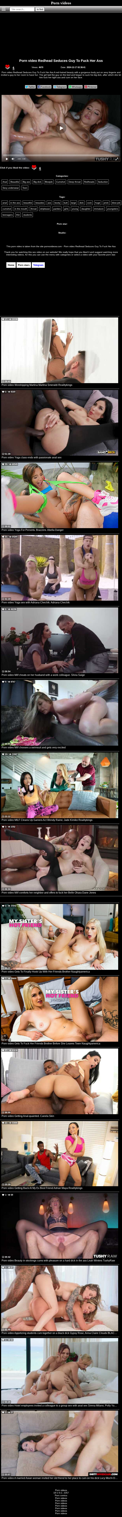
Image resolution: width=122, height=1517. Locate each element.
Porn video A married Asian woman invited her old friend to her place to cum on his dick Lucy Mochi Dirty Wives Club (60, 1478)
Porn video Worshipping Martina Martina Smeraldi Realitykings (37, 385)
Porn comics (61, 1495)
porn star (110, 254)
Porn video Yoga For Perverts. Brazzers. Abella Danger (33, 530)
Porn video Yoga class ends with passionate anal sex (31, 457)
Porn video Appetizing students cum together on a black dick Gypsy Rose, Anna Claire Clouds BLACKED (60, 1333)
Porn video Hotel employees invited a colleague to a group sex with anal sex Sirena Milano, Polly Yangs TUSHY (60, 1405)
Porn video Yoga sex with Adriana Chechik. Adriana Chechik (36, 602)
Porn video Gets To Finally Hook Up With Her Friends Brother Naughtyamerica (46, 971)
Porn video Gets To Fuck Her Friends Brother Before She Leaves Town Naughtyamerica (51, 1043)
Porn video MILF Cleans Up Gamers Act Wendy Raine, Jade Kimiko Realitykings (47, 820)
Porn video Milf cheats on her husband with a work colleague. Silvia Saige (43, 675)
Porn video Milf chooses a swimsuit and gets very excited (34, 747)
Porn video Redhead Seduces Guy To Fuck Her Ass (61, 61)
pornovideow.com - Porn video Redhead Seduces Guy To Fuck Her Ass (80, 246)
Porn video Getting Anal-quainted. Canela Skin (28, 1116)
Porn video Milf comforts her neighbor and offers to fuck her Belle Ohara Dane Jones (49, 892)
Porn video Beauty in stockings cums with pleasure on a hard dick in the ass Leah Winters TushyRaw (58, 1260)
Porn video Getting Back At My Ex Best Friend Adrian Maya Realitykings (42, 1188)
